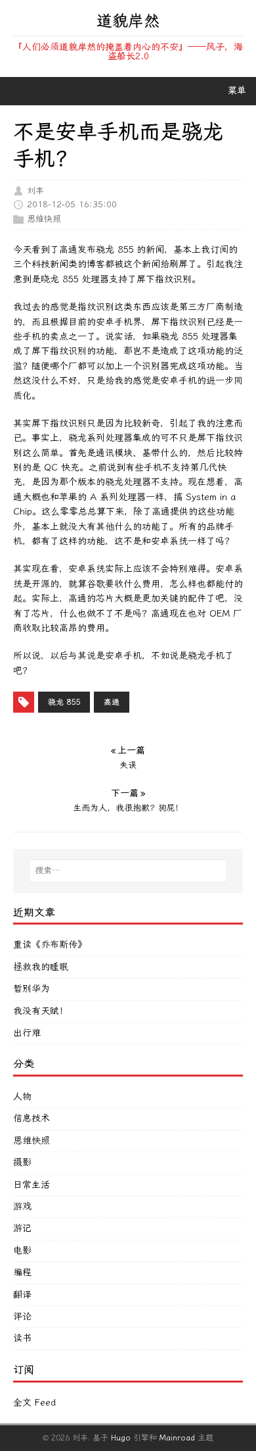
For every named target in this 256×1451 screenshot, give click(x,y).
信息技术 (31, 1118)
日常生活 (31, 1184)
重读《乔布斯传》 (50, 944)
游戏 (22, 1206)
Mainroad (177, 1437)
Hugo (121, 1437)
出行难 (27, 1032)
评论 (22, 1316)
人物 (22, 1096)
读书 (22, 1338)
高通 (111, 702)
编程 (22, 1272)
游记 (22, 1228)
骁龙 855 (64, 702)
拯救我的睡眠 (40, 967)
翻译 (22, 1294)
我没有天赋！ (40, 1011)
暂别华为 (31, 988)
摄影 (22, 1162)
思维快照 (44, 218)
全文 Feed (34, 1402)
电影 (22, 1250)
